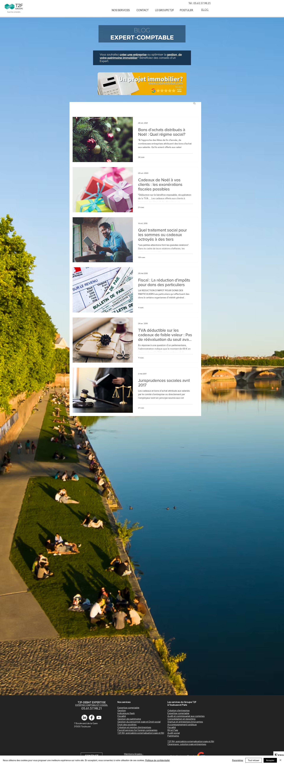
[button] (194, 103)
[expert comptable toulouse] (92, 717)
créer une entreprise (133, 54)
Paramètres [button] (237, 760)
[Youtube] (99, 717)
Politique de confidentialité (157, 760)
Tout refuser (253, 760)
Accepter (270, 760)
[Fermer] (280, 760)
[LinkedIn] (84, 717)
